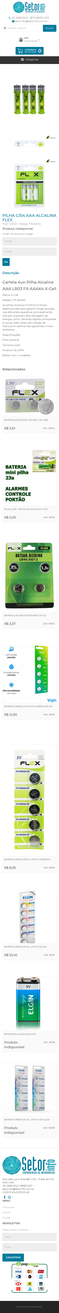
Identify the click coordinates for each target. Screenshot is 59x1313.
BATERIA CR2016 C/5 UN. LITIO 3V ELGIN (25, 947)
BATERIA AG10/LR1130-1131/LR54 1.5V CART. (26, 420)
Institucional (8, 1207)
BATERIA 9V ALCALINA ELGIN (20, 1034)
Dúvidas (6, 1218)
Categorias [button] (31, 59)
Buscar (49, 28)
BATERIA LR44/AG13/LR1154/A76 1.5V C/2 (25, 616)
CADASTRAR (13, 1257)
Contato (6, 1213)
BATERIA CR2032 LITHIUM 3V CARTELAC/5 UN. (28, 706)
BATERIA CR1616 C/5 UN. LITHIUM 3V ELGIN (27, 1120)
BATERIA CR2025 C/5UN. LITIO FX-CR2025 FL (27, 860)
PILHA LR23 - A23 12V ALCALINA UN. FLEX (26, 509)
